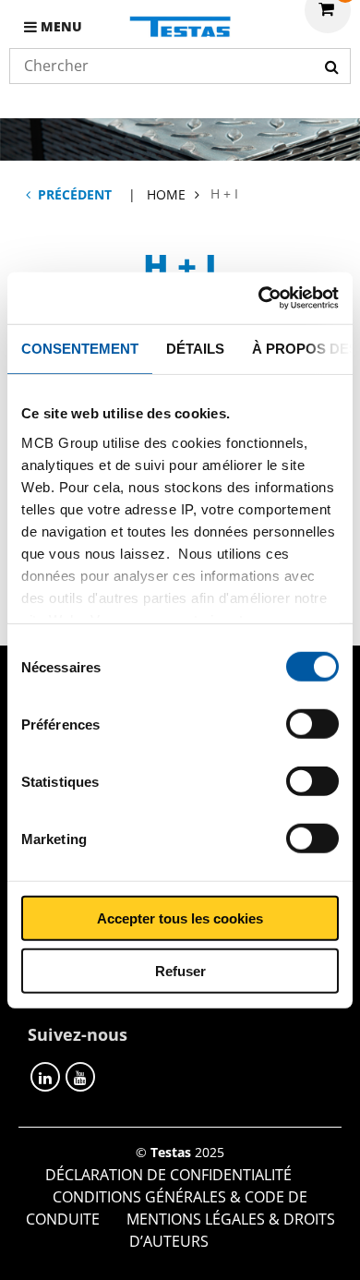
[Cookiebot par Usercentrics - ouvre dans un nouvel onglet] (259, 298)
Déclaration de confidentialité (168, 1175)
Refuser (180, 970)
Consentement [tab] (79, 348)
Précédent (75, 194)
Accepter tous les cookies (180, 918)
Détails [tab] (195, 348)
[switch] (312, 724)
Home (166, 194)
